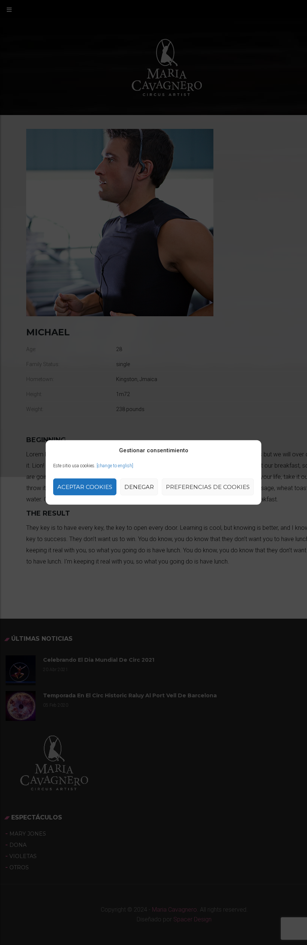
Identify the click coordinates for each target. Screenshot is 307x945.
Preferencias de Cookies (208, 486)
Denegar (139, 486)
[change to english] (115, 465)
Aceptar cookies (84, 486)
